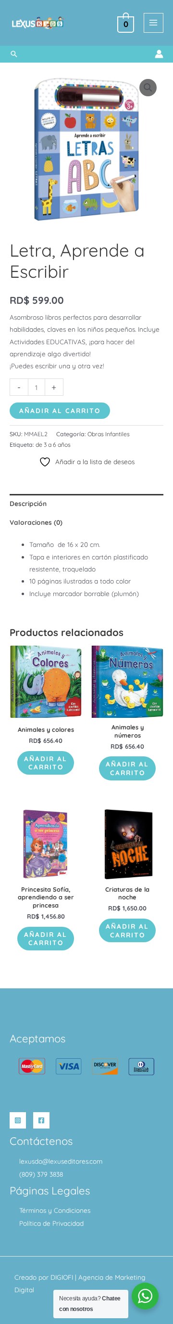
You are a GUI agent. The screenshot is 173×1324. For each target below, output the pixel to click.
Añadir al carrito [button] (45, 762)
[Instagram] (18, 1120)
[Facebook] (41, 1120)
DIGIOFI (61, 1277)
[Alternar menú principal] (153, 23)
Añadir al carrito (59, 410)
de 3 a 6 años (53, 444)
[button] (14, 54)
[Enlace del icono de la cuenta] (159, 54)
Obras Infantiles (108, 434)
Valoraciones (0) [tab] (36, 522)
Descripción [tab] (28, 503)
